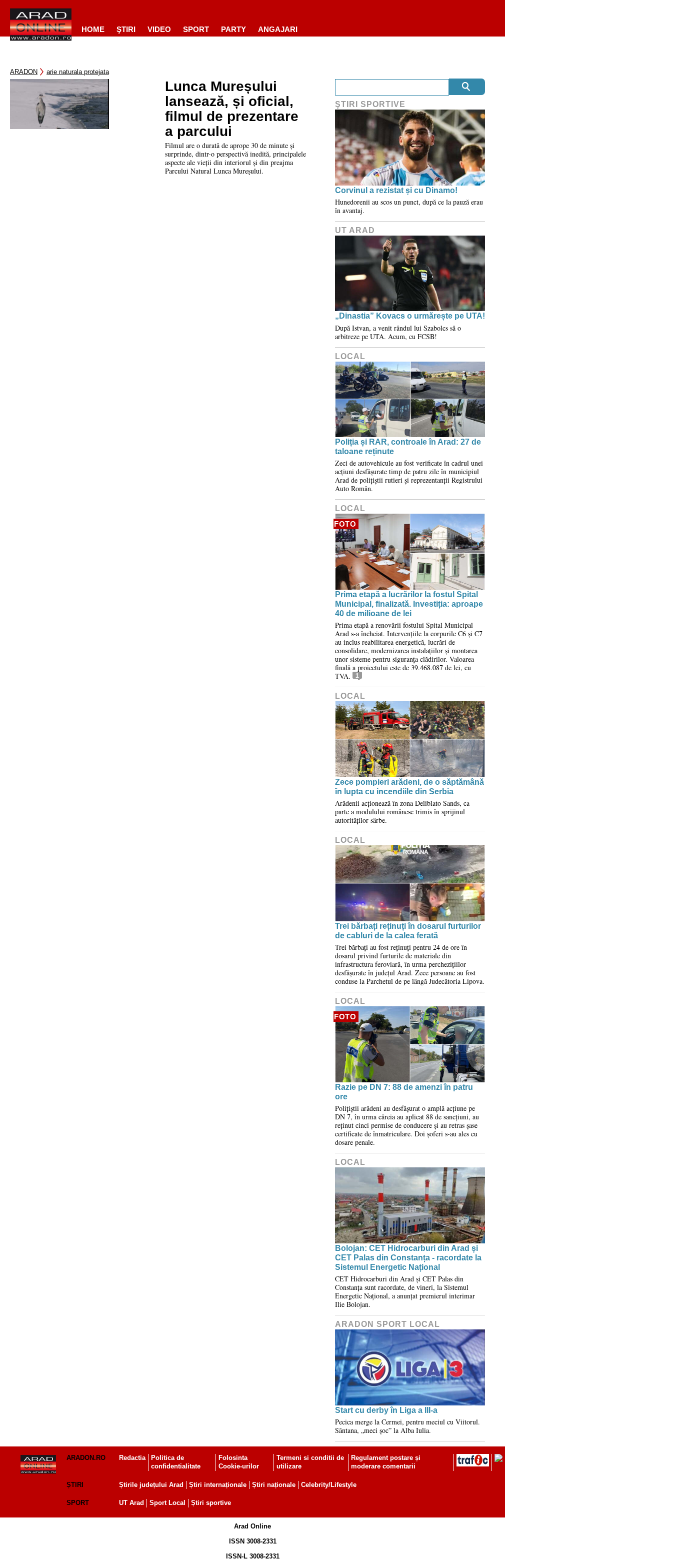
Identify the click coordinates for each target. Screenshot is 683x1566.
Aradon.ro (86, 1457)
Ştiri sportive (370, 104)
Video (159, 29)
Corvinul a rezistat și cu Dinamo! (396, 190)
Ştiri (126, 29)
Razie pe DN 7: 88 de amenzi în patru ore (404, 1092)
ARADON (24, 72)
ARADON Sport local (387, 1324)
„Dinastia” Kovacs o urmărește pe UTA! (410, 316)
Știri (75, 1484)
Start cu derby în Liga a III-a (386, 1410)
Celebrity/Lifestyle (328, 1484)
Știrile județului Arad (151, 1484)
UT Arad (355, 230)
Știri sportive (211, 1502)
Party (233, 29)
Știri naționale (274, 1484)
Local (350, 356)
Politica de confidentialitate (175, 1462)
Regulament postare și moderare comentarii (385, 1462)
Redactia (132, 1457)
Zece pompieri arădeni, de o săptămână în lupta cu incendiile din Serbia (409, 787)
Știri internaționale (217, 1484)
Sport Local (168, 1502)
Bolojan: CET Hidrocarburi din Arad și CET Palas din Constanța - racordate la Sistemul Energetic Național (408, 1257)
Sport (196, 29)
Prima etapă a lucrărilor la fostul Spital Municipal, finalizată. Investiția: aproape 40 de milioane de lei (409, 604)
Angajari (278, 29)
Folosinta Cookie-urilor (238, 1462)
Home (93, 29)
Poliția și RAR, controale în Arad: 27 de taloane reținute (408, 447)
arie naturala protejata (77, 72)
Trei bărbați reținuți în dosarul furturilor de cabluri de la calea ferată (408, 931)
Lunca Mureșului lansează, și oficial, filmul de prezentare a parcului (231, 109)
